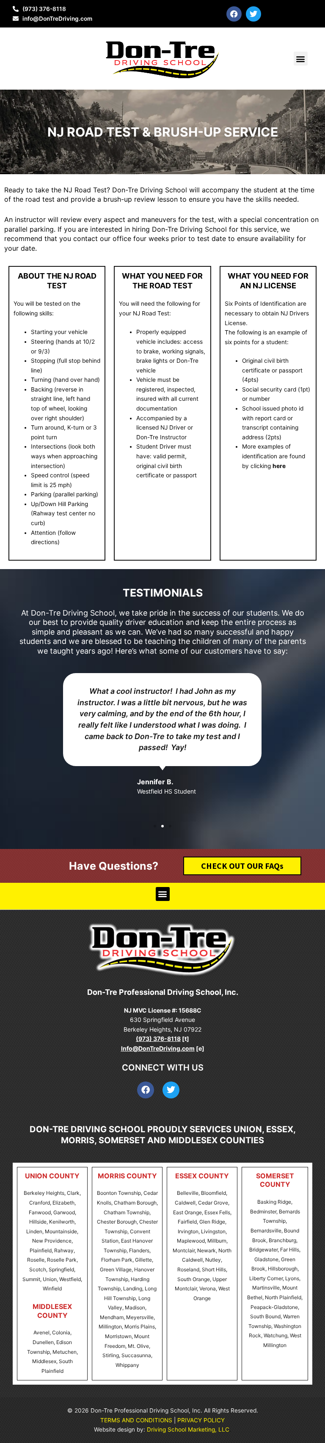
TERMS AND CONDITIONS (136, 1420)
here (279, 466)
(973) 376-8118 (158, 1038)
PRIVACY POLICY (201, 1420)
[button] (301, 59)
